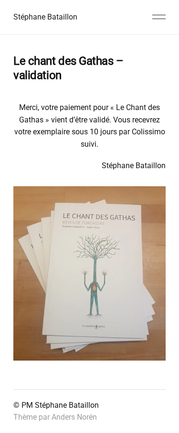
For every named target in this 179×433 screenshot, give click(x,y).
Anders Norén (74, 417)
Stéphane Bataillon (45, 16)
